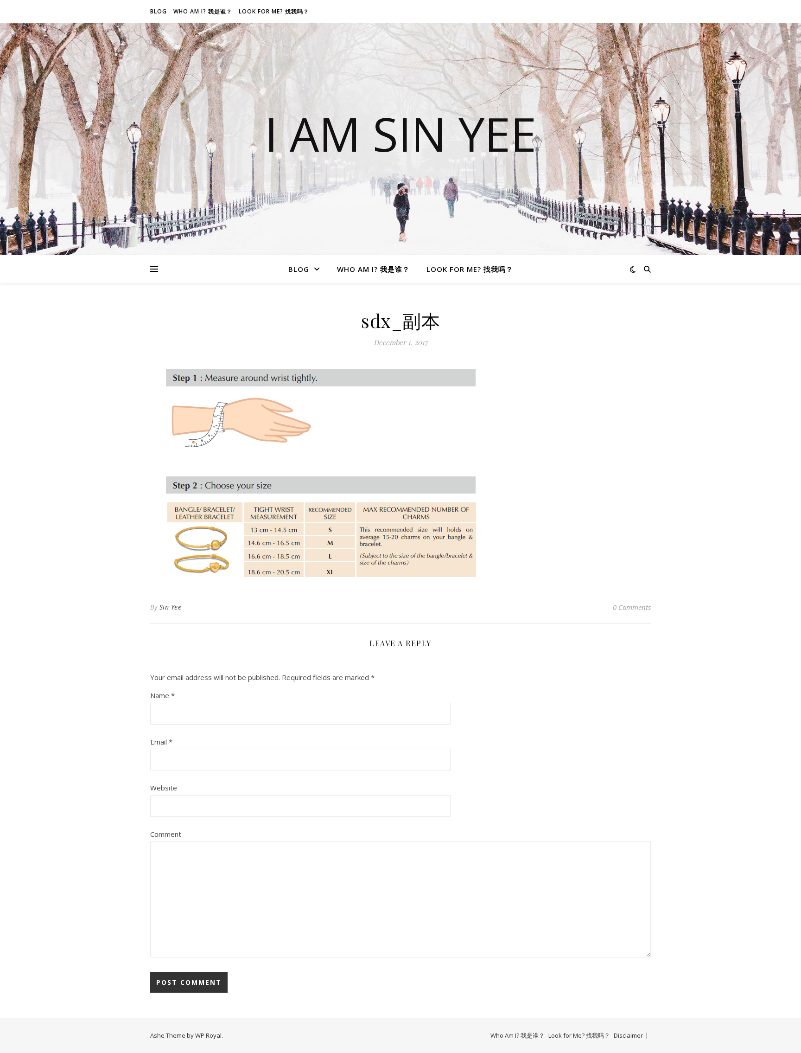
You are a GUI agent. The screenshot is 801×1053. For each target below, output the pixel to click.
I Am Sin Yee (400, 133)
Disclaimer (628, 1035)
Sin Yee (170, 607)
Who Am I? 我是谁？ (202, 11)
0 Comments (632, 607)
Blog (158, 11)
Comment (165, 834)
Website (163, 787)
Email (161, 741)
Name (162, 695)
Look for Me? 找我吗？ (274, 11)
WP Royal (208, 1035)
